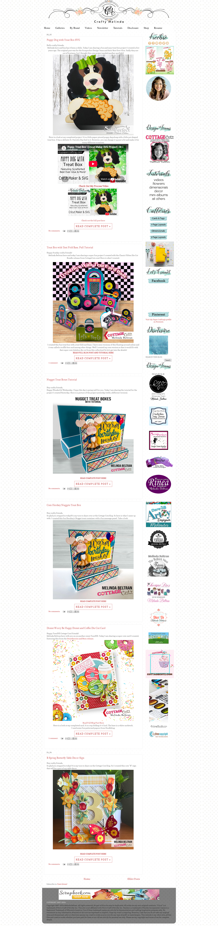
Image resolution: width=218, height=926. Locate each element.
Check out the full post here (93, 220)
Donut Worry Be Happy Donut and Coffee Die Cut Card (76, 628)
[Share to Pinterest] (78, 231)
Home (47, 28)
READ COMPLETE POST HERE (93, 478)
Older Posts (133, 879)
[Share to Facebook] (75, 231)
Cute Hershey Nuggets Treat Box (64, 505)
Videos (88, 28)
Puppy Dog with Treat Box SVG (63, 39)
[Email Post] (64, 231)
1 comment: (53, 363)
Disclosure (133, 28)
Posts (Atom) (62, 884)
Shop (146, 28)
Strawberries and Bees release (80, 639)
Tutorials (117, 28)
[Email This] (68, 231)
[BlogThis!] (71, 231)
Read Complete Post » (93, 226)
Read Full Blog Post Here (93, 723)
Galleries (60, 28)
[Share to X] (73, 231)
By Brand (75, 28)
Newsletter (102, 28)
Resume (158, 28)
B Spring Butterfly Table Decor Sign (65, 757)
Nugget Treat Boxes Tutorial (62, 379)
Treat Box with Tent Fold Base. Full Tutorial (70, 247)
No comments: (54, 231)
